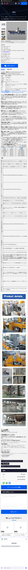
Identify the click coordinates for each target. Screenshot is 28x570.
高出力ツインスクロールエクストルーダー (10, 466)
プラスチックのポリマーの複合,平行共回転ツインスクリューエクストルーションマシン (7, 534)
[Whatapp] (6, 483)
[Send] (26, 567)
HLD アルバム (5, 456)
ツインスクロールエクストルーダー (16, 16)
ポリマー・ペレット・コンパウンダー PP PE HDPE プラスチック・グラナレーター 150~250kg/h (20, 534)
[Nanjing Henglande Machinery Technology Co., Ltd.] (6, 3)
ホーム (2, 16)
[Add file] (2, 567)
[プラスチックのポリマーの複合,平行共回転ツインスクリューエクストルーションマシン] (7, 527)
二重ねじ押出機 (5, 463)
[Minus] (26, 539)
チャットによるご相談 (24, 3)
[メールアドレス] (9, 483)
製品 (6, 16)
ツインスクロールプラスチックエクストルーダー (12, 461)
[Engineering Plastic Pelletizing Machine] (16, 31)
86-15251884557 (23, 0)
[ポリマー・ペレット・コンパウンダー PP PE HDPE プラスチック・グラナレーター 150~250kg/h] (20, 527)
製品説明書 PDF (6, 51)
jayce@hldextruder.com (7, 0)
